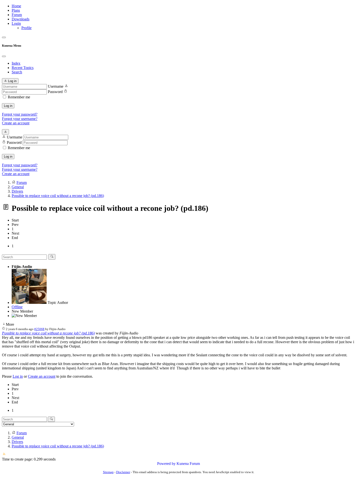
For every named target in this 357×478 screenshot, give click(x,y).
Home (16, 6)
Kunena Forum (188, 463)
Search (17, 72)
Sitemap (108, 472)
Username (55, 86)
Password (55, 92)
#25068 (39, 329)
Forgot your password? (19, 114)
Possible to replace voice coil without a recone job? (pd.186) (48, 333)
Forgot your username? (19, 119)
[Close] (4, 56)
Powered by (166, 463)
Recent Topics (23, 68)
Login (16, 23)
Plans (16, 10)
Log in (8, 106)
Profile (26, 28)
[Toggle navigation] (4, 37)
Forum (17, 15)
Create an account (15, 123)
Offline (17, 307)
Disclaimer (123, 472)
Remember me (19, 97)
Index (16, 63)
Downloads (20, 19)
